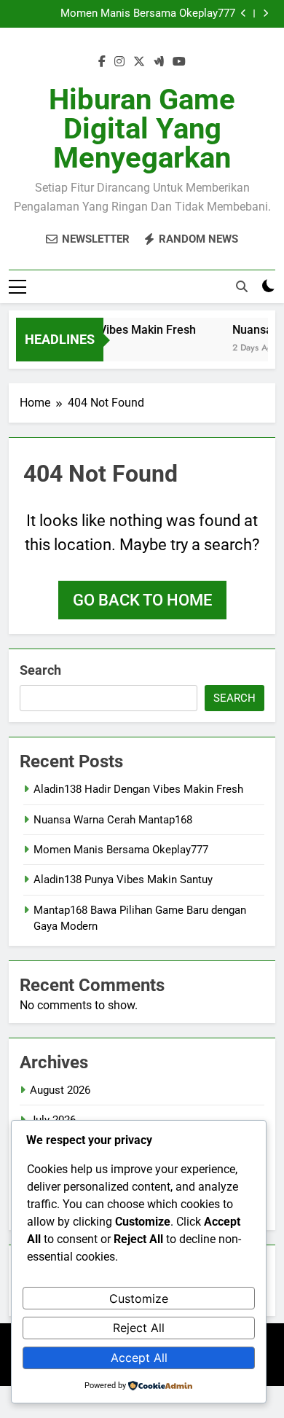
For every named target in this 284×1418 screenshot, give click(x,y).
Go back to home (142, 600)
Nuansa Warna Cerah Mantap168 (112, 819)
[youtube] (179, 62)
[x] (139, 62)
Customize (138, 1298)
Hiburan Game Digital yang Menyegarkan (142, 128)
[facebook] (102, 62)
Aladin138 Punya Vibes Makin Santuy (123, 879)
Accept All (139, 1357)
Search (40, 670)
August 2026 (60, 1090)
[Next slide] (265, 13)
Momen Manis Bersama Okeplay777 (147, 14)
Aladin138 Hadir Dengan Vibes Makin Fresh (138, 789)
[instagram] (119, 62)
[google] (158, 62)
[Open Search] (242, 286)
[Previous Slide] (243, 13)
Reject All (139, 1327)
